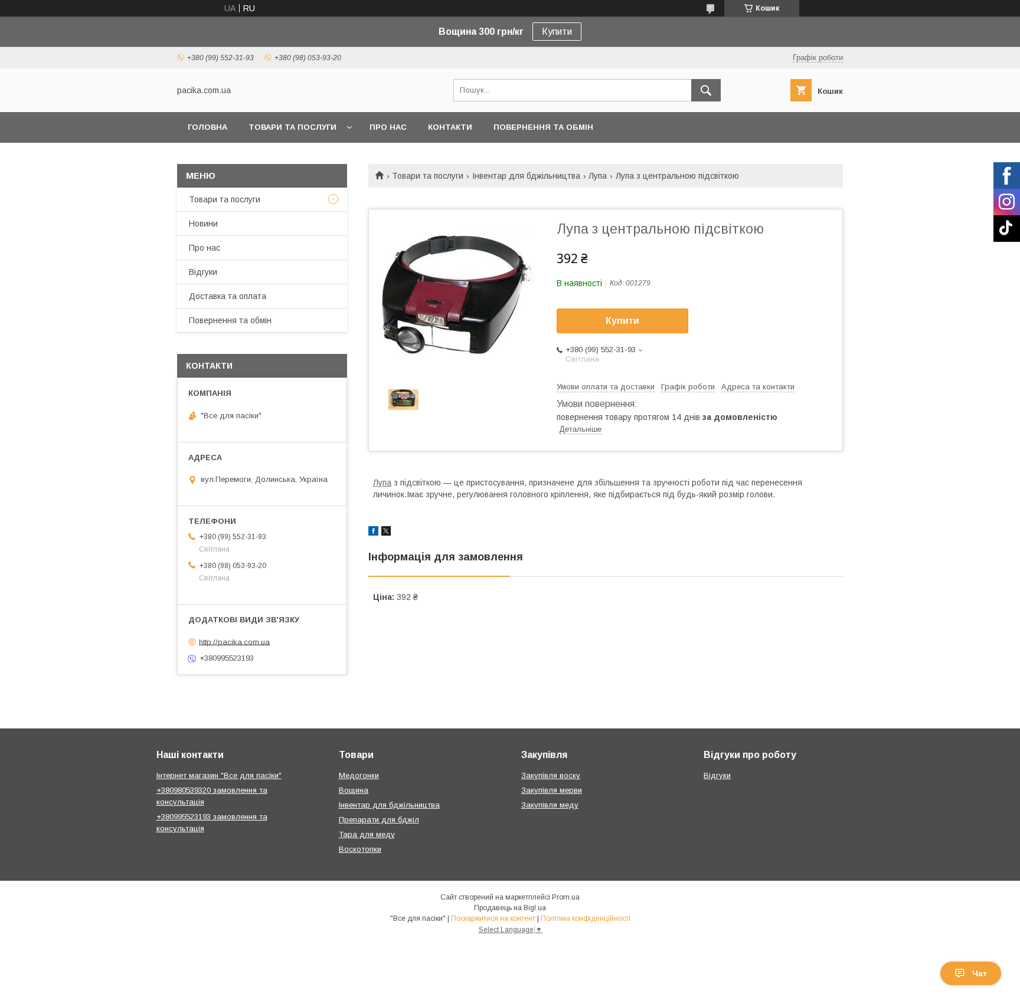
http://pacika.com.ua (234, 641)
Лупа (598, 176)
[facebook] (373, 532)
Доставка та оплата (227, 296)
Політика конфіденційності (585, 918)
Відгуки (203, 272)
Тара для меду (367, 834)
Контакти (450, 127)
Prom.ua (566, 897)
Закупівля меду (549, 804)
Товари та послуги (292, 127)
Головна (207, 127)
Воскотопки (360, 849)
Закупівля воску (550, 775)
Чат (979, 973)
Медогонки (359, 775)
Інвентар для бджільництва (526, 176)
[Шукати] (706, 90)
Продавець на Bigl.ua (510, 908)
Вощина (353, 790)
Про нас (388, 127)
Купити (557, 32)
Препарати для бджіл (379, 819)
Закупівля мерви (551, 790)
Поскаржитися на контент (493, 918)
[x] (386, 532)
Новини (203, 223)
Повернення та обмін (543, 127)
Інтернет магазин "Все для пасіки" (219, 775)
